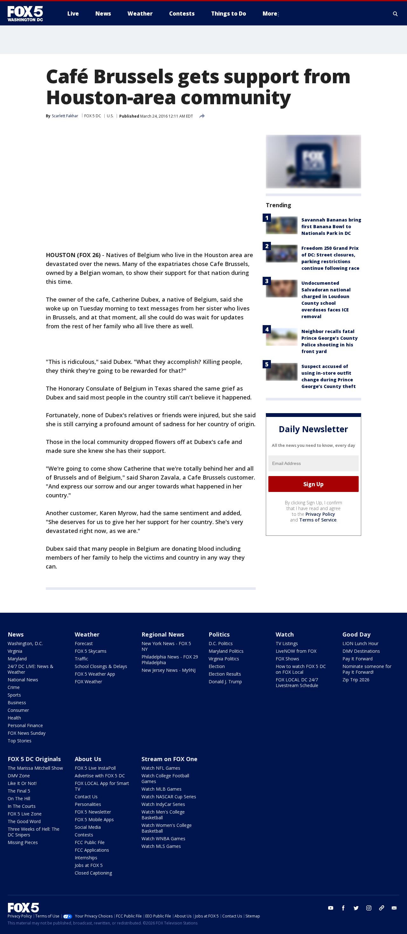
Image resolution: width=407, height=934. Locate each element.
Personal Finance (25, 725)
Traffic (81, 659)
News (16, 634)
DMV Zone (19, 776)
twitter (356, 908)
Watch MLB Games (161, 789)
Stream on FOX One (169, 759)
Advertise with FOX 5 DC (100, 776)
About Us (88, 759)
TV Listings (287, 643)
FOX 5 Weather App (95, 674)
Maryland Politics (226, 651)
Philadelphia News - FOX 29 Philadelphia (169, 659)
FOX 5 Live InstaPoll (95, 768)
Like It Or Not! (22, 783)
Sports (14, 695)
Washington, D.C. (25, 643)
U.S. (110, 116)
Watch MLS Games (161, 846)
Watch (285, 634)
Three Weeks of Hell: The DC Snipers (33, 832)
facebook (343, 908)
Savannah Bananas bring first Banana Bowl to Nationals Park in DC (331, 226)
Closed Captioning (93, 873)
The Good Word (24, 821)
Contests (84, 835)
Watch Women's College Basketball (166, 828)
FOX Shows (287, 659)
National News (23, 680)
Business (17, 702)
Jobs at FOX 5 (89, 865)
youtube (331, 908)
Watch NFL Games (160, 768)
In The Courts (22, 806)
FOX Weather (88, 681)
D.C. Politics (221, 643)
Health (14, 718)
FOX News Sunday (26, 733)
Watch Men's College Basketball (163, 815)
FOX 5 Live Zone (25, 814)
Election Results (225, 674)
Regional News (162, 634)
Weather (87, 634)
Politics (219, 634)
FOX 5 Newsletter (93, 812)
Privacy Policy (320, 514)
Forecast (84, 643)
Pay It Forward (357, 659)
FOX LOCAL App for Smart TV (102, 786)
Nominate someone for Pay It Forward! (366, 669)
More (270, 13)
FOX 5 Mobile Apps (94, 819)
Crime (14, 687)
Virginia (15, 651)
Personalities (88, 804)
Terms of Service (317, 520)
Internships (86, 858)
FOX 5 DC (92, 116)
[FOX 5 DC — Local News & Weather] (29, 13)
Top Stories (19, 741)
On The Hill (19, 798)
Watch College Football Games (165, 778)
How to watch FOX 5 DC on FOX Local (301, 669)
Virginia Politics (224, 659)
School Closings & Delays (101, 666)
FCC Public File (90, 842)
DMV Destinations (361, 651)
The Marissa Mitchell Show (35, 768)
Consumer (18, 710)
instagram (369, 908)
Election (217, 666)
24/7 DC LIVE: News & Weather (30, 669)
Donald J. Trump (225, 681)
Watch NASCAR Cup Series (168, 797)
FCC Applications (92, 850)
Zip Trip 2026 (355, 680)
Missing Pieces (23, 842)
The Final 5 (19, 791)
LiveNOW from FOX (296, 651)
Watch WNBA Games (163, 838)
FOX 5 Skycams (91, 651)
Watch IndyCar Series (163, 804)
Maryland (17, 659)
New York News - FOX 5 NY (166, 646)
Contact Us (86, 797)
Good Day (356, 634)
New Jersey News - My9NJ (168, 670)
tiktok (381, 908)
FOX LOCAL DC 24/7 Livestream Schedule (297, 682)
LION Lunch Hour (360, 643)
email (394, 908)
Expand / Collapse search (395, 13)
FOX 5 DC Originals (34, 759)
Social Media (88, 827)
